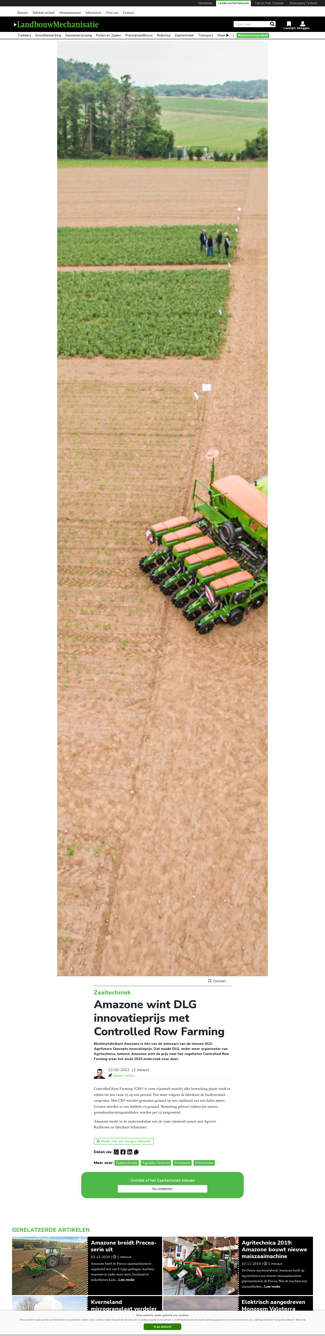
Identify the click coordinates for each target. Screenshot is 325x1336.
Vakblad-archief (43, 12)
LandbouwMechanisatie (233, 3)
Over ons (112, 12)
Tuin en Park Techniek (269, 3)
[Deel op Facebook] (124, 1152)
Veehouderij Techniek (303, 3)
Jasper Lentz (123, 1075)
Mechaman (205, 3)
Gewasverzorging (78, 35)
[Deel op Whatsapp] (117, 1152)
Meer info (300, 1320)
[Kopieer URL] (137, 1151)
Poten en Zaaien (108, 35)
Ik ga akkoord (162, 1326)
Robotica (163, 35)
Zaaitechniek (184, 35)
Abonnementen (70, 12)
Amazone (182, 1162)
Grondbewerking (48, 35)
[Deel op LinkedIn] (130, 1152)
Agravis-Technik (156, 1162)
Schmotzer (204, 1162)
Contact (128, 12)
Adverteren (93, 12)
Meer (221, 35)
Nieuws (22, 12)
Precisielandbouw (139, 35)
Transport (205, 35)
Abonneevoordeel (253, 35)
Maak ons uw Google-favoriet (126, 1141)
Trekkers (24, 35)
